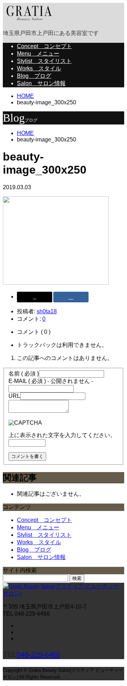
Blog (34, 76)
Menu (38, 54)
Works (39, 68)
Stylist (44, 61)
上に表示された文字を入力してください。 (62, 435)
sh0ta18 (47, 311)
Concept (44, 46)
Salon (41, 83)
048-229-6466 (38, 654)
